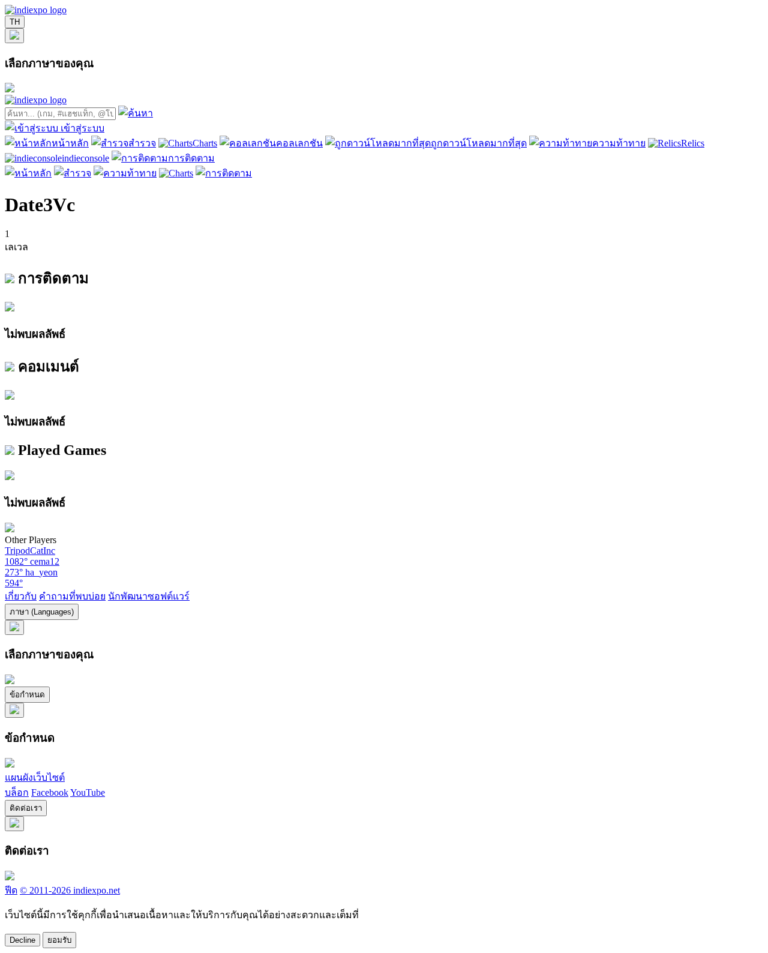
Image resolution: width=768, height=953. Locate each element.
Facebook (49, 792)
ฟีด (11, 890)
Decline (22, 940)
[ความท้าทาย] (125, 173)
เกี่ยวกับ (21, 596)
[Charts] (176, 173)
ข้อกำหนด (27, 694)
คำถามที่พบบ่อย (72, 596)
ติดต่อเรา (26, 808)
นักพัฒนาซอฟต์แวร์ (149, 596)
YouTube (87, 792)
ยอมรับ (59, 940)
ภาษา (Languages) (42, 611)
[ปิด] (14, 35)
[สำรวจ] (72, 173)
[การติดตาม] (224, 173)
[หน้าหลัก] (28, 173)
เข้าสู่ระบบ (82, 128)
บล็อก (17, 792)
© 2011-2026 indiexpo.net (70, 890)
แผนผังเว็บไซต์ (35, 777)
